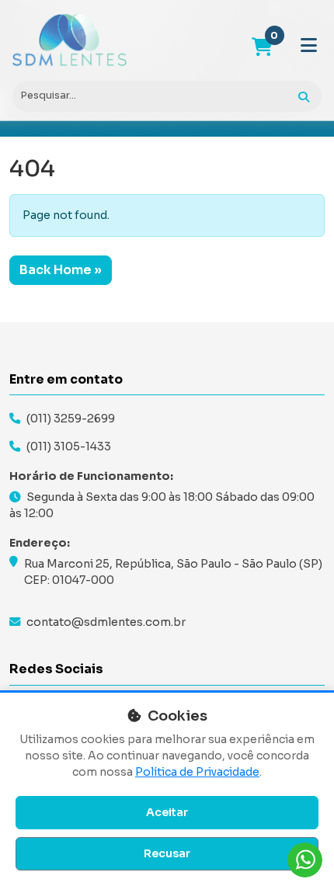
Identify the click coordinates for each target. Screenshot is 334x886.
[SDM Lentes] (69, 40)
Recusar (167, 853)
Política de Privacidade (197, 772)
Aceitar (167, 812)
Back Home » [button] (60, 270)
